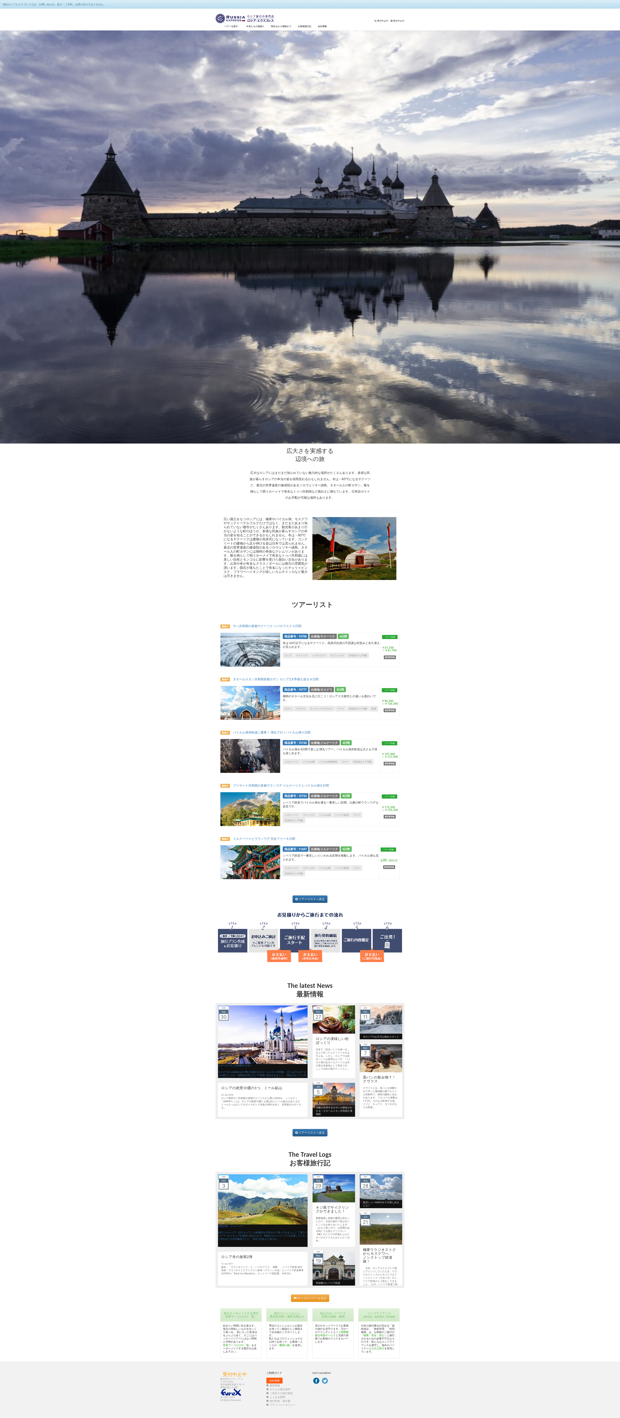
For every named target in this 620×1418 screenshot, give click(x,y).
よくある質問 (277, 1397)
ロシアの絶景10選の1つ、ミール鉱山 (251, 1088)
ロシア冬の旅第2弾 (236, 1256)
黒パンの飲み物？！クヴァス (379, 1079)
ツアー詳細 (390, 636)
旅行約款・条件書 (280, 1401)
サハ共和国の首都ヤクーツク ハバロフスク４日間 (261, 626)
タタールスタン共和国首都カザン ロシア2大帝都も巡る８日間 (270, 679)
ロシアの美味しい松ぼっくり (332, 1040)
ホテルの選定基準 (280, 1389)
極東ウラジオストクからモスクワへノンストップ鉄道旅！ (379, 1255)
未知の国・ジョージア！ (231, 1226)
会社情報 (322, 26)
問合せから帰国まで (281, 26)
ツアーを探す (231, 26)
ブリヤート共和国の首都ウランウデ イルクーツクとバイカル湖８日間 (275, 785)
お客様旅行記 (304, 26)
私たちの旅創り (256, 26)
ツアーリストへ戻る (311, 899)
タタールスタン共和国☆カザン (235, 1065)
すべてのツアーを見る (311, 1298)
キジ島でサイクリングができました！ (332, 1209)
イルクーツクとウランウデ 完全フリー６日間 (258, 839)
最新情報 (275, 1385)
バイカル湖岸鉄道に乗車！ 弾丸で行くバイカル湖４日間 (266, 732)
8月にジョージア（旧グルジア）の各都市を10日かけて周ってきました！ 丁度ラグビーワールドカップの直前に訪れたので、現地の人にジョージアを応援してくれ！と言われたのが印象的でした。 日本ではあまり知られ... (263, 1235)
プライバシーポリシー (282, 1404)
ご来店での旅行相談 (281, 1393)
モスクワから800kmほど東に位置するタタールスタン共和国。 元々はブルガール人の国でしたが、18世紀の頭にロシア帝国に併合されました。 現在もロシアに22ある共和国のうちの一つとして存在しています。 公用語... (262, 1075)
